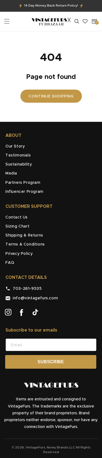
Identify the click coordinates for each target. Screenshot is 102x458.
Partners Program (23, 183)
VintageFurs (35, 447)
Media (11, 173)
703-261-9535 (26, 288)
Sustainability (18, 164)
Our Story (15, 146)
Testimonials (18, 155)
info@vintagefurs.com (34, 298)
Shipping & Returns (24, 235)
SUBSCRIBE (51, 361)
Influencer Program (24, 192)
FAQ (9, 263)
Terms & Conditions (25, 244)
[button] (7, 21)
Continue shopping (51, 96)
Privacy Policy (19, 254)
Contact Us (16, 217)
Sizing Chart (17, 226)
